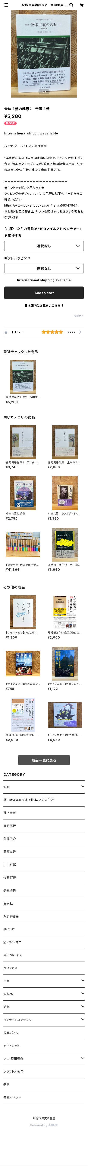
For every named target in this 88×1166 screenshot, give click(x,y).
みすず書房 (11, 916)
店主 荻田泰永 (13, 1058)
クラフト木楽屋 (13, 1071)
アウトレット (11, 1045)
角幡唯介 (9, 838)
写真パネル (11, 1033)
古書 (6, 981)
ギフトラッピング (17, 258)
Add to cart (44, 293)
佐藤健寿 (9, 877)
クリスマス (10, 968)
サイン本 (9, 929)
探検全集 (9, 890)
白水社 (8, 903)
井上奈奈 (9, 813)
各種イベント (12, 1097)
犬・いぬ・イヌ (12, 955)
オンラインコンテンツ (17, 1020)
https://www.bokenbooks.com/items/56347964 (41, 205)
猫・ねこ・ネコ (12, 942)
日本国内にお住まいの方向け (44, 305)
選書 (6, 1084)
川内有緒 (9, 864)
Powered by (39, 1125)
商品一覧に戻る (44, 760)
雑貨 (6, 1007)
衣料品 (8, 994)
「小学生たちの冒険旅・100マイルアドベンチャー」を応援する (43, 232)
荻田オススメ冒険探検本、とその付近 (28, 800)
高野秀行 (9, 826)
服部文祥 (9, 851)
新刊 (6, 787)
